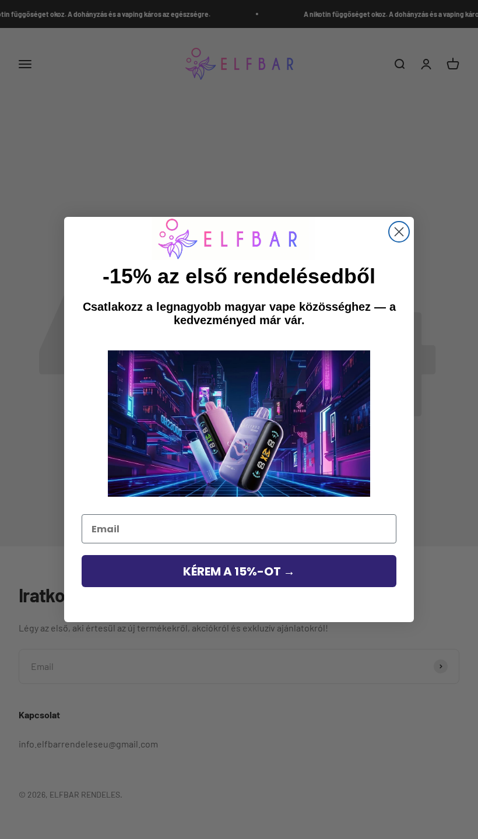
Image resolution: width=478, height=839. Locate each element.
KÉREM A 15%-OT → (239, 571)
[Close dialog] (399, 232)
